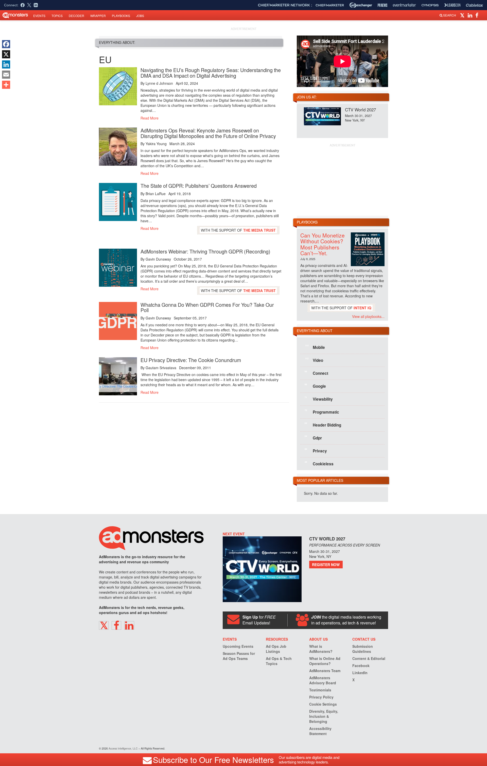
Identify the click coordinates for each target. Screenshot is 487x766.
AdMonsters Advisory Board (322, 680)
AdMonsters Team (324, 670)
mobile (315, 347)
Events (39, 15)
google (315, 386)
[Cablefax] (474, 5)
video (314, 360)
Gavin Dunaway (158, 259)
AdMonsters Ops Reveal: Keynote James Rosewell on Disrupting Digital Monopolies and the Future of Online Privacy (208, 133)
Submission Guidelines (362, 649)
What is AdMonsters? (321, 649)
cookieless (319, 464)
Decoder (76, 15)
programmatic (322, 412)
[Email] (6, 75)
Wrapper (98, 15)
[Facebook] (6, 44)
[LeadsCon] (452, 5)
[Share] (6, 85)
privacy (316, 451)
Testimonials (320, 689)
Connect (316, 373)
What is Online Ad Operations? (324, 661)
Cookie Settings (323, 704)
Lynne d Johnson (159, 83)
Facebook (361, 665)
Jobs (140, 15)
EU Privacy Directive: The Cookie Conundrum (191, 360)
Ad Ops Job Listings (276, 649)
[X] (6, 54)
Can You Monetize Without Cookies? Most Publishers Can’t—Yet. (322, 244)
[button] (463, 15)
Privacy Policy (321, 697)
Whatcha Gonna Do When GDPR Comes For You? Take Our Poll (207, 307)
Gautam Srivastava (161, 367)
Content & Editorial (368, 658)
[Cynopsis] (430, 5)
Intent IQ (362, 307)
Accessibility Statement (320, 731)
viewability (319, 399)
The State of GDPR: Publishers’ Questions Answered (199, 185)
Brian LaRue (156, 193)
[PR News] (382, 5)
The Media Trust (259, 230)
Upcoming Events (238, 646)
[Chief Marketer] (330, 5)
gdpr (313, 438)
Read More (150, 118)
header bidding (323, 425)
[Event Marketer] (404, 5)
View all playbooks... (368, 316)
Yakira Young (156, 143)
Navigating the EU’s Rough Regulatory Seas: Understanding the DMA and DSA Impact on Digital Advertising (211, 72)
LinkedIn (360, 672)
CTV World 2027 (360, 109)
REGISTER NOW (326, 564)
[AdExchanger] (361, 5)
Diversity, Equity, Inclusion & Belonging (323, 716)
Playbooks (121, 15)
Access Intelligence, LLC (123, 748)
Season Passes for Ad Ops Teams (239, 656)
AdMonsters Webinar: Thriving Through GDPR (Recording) (205, 251)
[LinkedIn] (6, 64)
